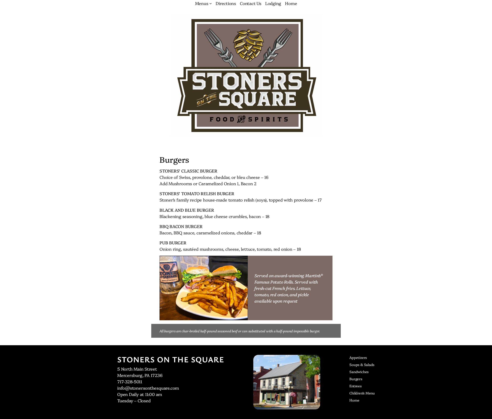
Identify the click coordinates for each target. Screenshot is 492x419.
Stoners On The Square (170, 359)
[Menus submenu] (210, 3)
